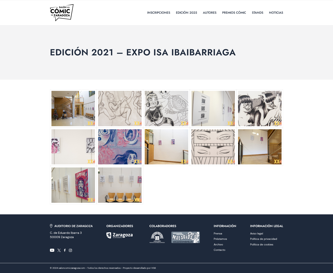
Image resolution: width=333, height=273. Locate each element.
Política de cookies (261, 244)
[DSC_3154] (213, 147)
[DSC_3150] (259, 147)
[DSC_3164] (259, 108)
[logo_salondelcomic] (62, 12)
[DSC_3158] (120, 147)
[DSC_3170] (166, 108)
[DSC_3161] (73, 147)
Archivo (218, 244)
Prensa (218, 233)
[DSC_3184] (120, 108)
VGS (153, 268)
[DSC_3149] (73, 185)
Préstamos (220, 239)
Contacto (219, 250)
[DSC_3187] (73, 108)
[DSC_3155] (166, 147)
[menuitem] (158, 12)
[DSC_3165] (213, 108)
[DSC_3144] (120, 185)
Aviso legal (256, 233)
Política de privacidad (263, 239)
